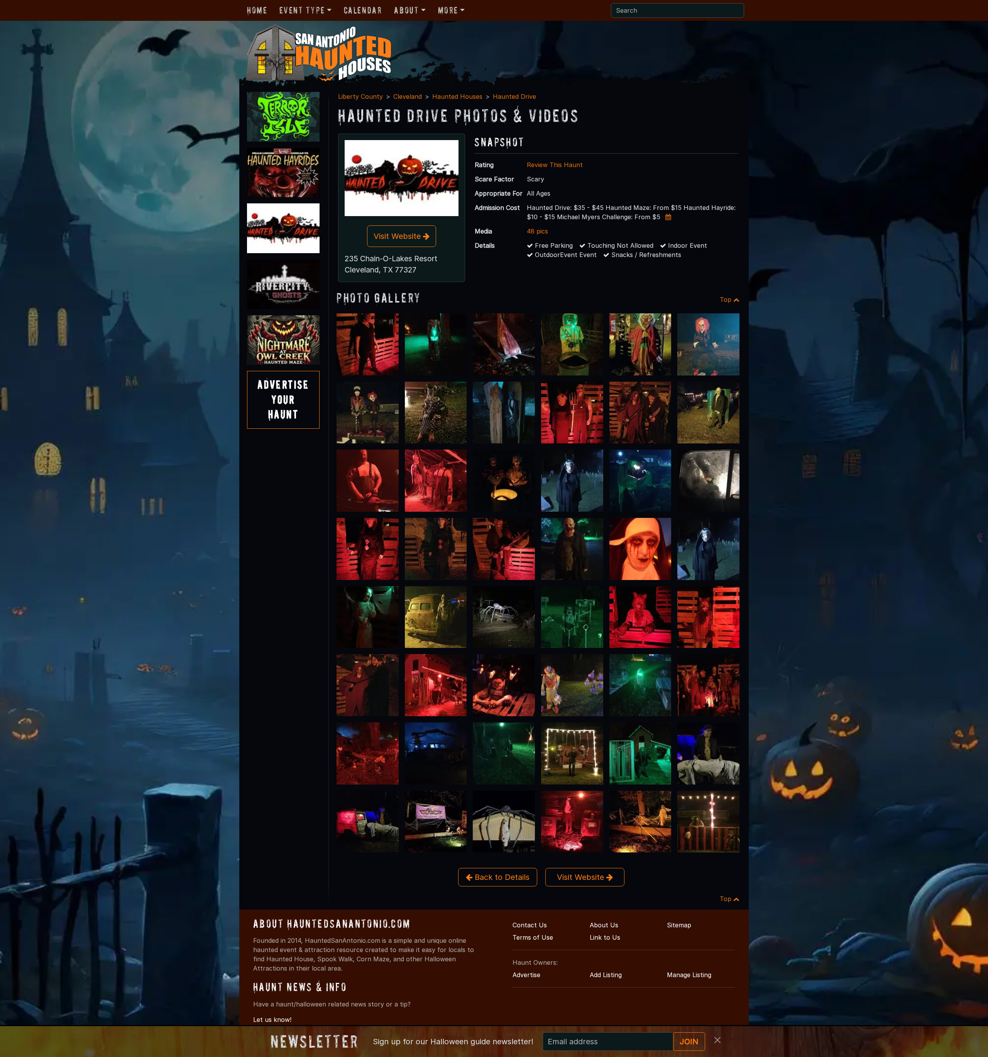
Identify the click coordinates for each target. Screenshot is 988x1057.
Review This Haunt (555, 165)
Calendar (363, 10)
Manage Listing (689, 975)
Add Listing (606, 975)
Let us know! (272, 1019)
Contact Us (530, 925)
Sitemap (679, 925)
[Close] (717, 1040)
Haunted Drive (514, 96)
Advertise (526, 975)
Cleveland (407, 96)
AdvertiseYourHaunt (283, 399)
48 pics (537, 231)
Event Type (302, 10)
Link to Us (605, 937)
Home (257, 10)
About (406, 10)
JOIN (689, 1041)
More (448, 10)
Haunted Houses (457, 96)
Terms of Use (533, 937)
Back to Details (501, 877)
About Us (604, 925)
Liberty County (360, 96)
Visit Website (398, 236)
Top (726, 299)
